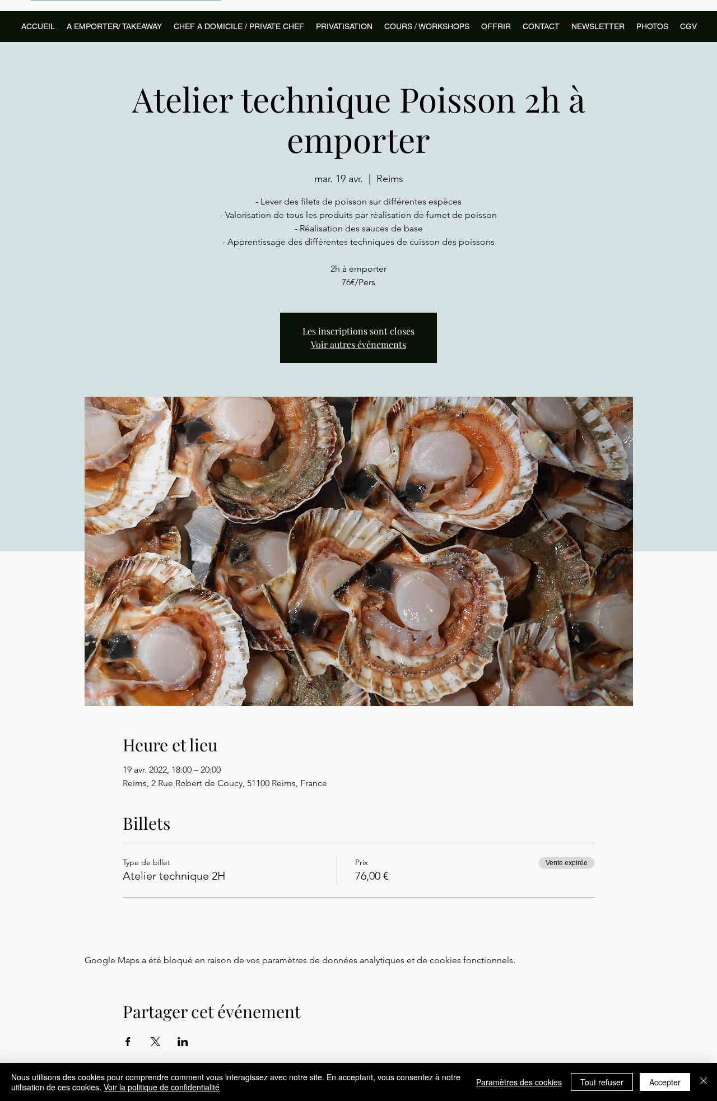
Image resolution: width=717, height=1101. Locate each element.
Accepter (665, 1082)
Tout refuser (601, 1082)
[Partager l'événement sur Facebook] (128, 1041)
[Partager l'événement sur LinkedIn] (183, 1041)
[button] (426, 26)
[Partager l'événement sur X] (155, 1041)
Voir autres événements (358, 344)
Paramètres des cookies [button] (519, 1082)
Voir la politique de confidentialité (162, 1087)
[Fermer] (703, 1082)
